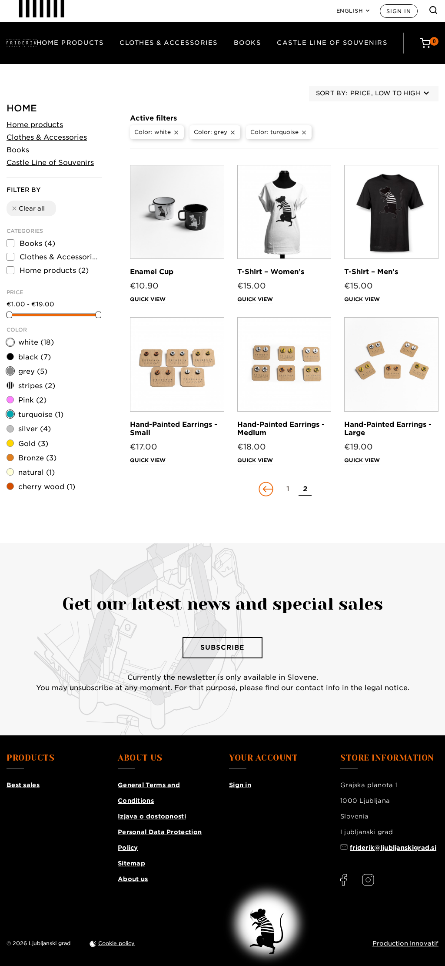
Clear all (28, 208)
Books (247, 42)
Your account (263, 758)
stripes (36, 386)
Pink (32, 400)
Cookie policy (116, 943)
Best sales (23, 785)
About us (133, 878)
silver (34, 429)
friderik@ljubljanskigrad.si (393, 847)
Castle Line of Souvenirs (332, 42)
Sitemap (131, 863)
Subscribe (222, 647)
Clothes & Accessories (169, 42)
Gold (33, 443)
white (36, 342)
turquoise (40, 414)
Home (22, 108)
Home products (70, 42)
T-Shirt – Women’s (270, 272)
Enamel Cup (151, 272)
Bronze (37, 458)
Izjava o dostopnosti (152, 816)
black (34, 357)
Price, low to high (385, 93)
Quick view (148, 299)
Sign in (398, 11)
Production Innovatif (405, 943)
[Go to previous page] (267, 489)
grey (32, 371)
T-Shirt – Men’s (371, 272)
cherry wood (46, 487)
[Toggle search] (433, 10)
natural (36, 472)
